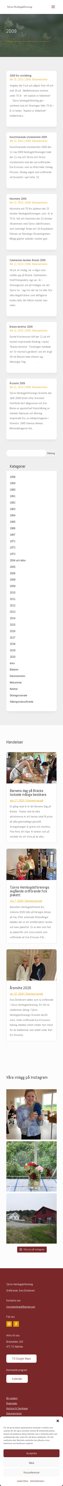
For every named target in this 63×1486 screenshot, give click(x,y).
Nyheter (14, 689)
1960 (12, 489)
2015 (12, 624)
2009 (28, 79)
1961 (12, 496)
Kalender (17, 1379)
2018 (12, 644)
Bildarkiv (14, 669)
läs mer (14, 121)
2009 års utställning (20, 75)
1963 (12, 509)
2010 (12, 592)
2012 (12, 605)
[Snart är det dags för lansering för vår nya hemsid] (31, 1218)
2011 (12, 599)
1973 (12, 554)
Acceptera (31, 1453)
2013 (12, 612)
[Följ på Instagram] (9, 1324)
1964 (12, 515)
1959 (12, 483)
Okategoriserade (18, 695)
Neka (31, 1463)
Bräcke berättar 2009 (21, 326)
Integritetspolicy (37, 1480)
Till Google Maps (21, 1358)
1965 (12, 522)
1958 (12, 477)
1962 (12, 502)
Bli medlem (12, 1398)
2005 (12, 567)
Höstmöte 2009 (18, 198)
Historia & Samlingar (17, 1408)
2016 (12, 631)
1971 (12, 541)
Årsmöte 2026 (20, 987)
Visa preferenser (31, 1472)
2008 (12, 579)
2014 (12, 618)
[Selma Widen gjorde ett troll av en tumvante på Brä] (31, 1114)
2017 (12, 637)
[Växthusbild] (31, 1166)
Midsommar (16, 682)
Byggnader (11, 1403)
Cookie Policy (22, 1480)
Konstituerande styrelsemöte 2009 (28, 137)
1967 (12, 534)
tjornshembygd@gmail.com (20, 1307)
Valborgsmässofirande (21, 701)
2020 (12, 657)
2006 (12, 573)
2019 (12, 650)
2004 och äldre (18, 560)
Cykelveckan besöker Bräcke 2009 (28, 260)
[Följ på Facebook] (16, 1324)
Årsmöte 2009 (17, 383)
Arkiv (12, 663)
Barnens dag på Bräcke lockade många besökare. (28, 792)
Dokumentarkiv (39, 79)
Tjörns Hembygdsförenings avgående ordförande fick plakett (29, 891)
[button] (57, 1421)
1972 (12, 547)
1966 (12, 528)
